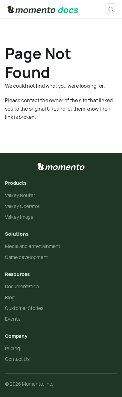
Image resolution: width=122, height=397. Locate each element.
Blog (10, 297)
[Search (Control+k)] (111, 9)
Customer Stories (24, 308)
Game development (26, 257)
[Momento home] (61, 166)
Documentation (22, 286)
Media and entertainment (32, 246)
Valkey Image (19, 217)
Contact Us (17, 359)
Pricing (12, 348)
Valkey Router (20, 195)
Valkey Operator (22, 206)
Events (12, 319)
